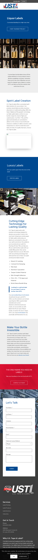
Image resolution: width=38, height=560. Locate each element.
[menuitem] (16, 1)
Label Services (7, 511)
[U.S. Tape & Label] (16, 6)
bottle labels (21, 312)
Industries (6, 514)
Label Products (7, 508)
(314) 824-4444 (16, 1)
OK (14, 556)
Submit (11, 468)
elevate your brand (23, 355)
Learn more (23, 556)
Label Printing (6, 505)
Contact (24, 1)
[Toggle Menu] (33, 6)
